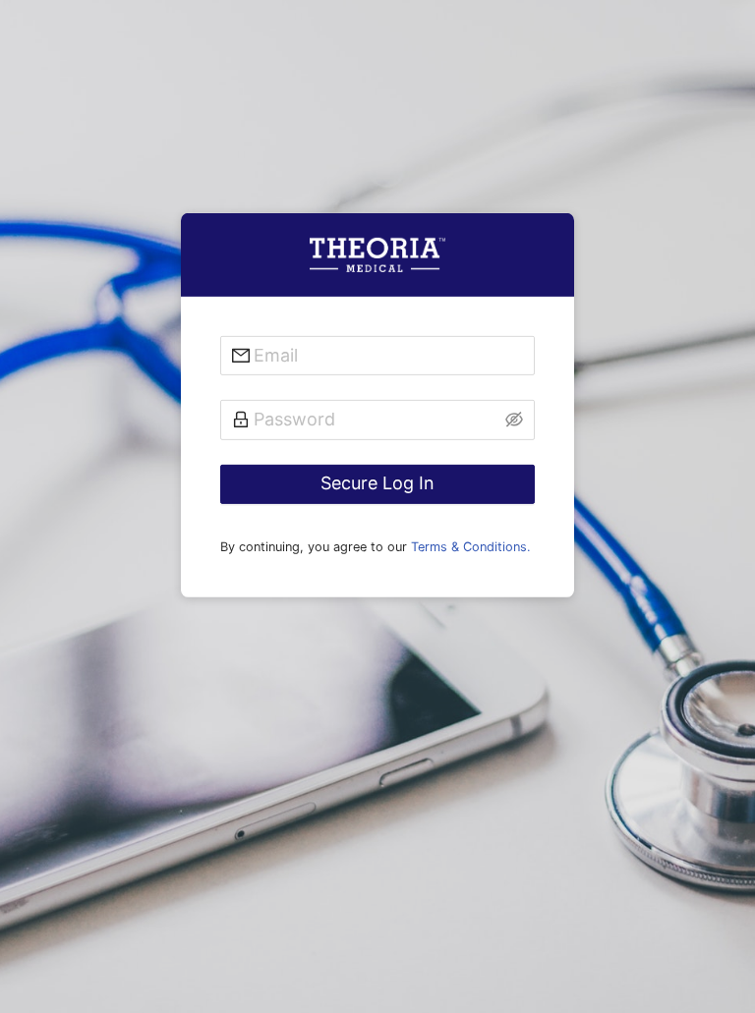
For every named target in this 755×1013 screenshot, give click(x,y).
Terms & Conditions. (471, 545)
